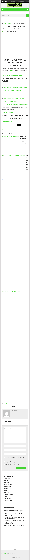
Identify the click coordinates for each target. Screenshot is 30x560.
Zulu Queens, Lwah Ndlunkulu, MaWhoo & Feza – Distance (14, 1)
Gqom (6, 490)
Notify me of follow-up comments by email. (14, 462)
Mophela (5, 28)
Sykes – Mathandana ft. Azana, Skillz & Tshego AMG (15, 87)
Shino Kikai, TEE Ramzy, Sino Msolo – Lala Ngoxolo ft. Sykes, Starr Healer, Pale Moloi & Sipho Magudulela (15, 522)
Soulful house (8, 498)
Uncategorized (8, 500)
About (8, 556)
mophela (11, 70)
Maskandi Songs (9, 494)
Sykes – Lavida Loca (7, 84)
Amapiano (7, 482)
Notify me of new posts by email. (12, 464)
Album (20, 28)
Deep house (8, 486)
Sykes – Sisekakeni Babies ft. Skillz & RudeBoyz (13, 98)
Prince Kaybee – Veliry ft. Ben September (14, 525)
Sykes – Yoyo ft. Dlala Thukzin (10, 101)
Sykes (6, 403)
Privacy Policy (16, 557)
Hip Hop (7, 492)
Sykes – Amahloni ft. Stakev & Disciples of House (14, 95)
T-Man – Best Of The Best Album (23, 138)
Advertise (22, 556)
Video (6, 502)
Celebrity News (8, 484)
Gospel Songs (8, 488)
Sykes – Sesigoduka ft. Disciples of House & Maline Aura (15, 104)
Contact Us (15, 556)
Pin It (3, 129)
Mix (6, 496)
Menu (3, 9)
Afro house (7, 478)
